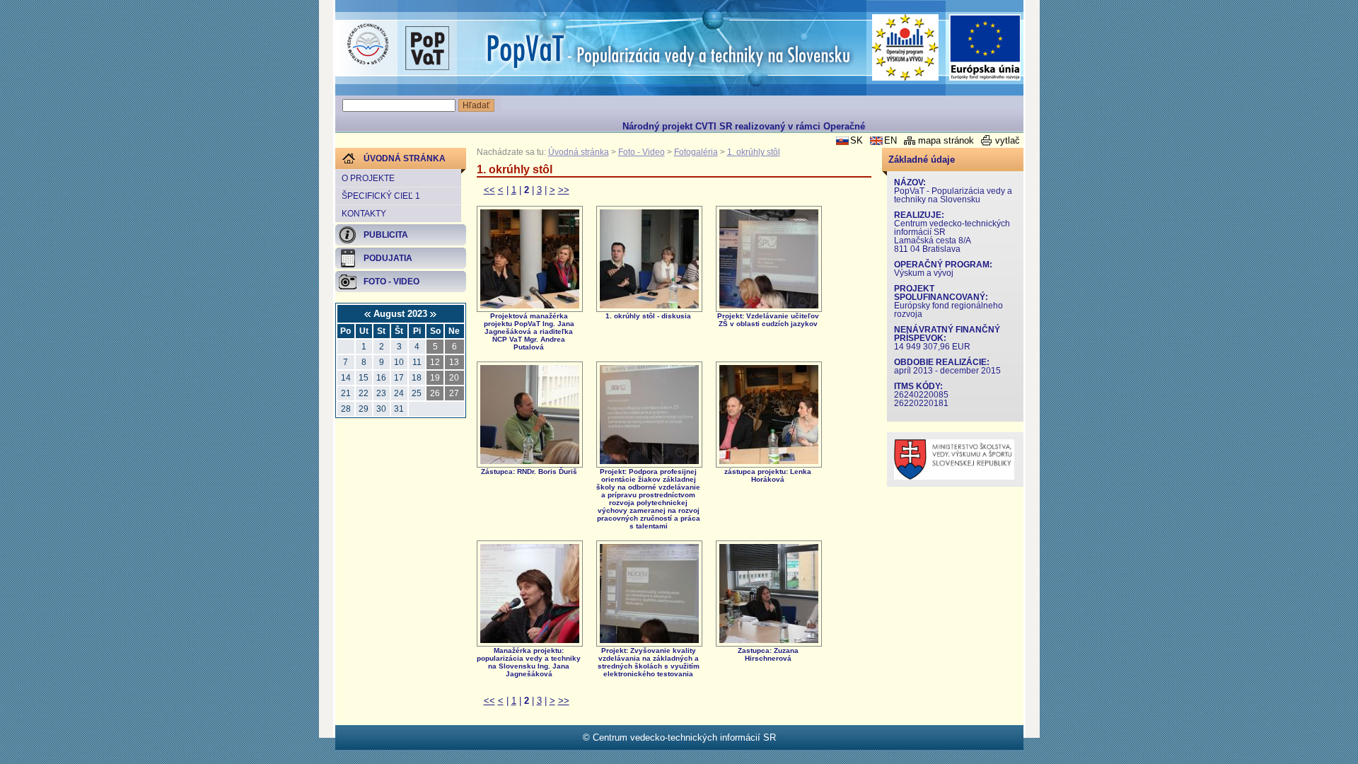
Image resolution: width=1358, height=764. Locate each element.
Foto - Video (641, 152)
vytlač (1007, 140)
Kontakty (364, 213)
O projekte (368, 178)
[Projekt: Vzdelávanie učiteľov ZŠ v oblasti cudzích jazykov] (768, 305)
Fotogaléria (696, 152)
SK (856, 140)
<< (489, 190)
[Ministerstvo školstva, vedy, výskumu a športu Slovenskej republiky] (954, 476)
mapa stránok (946, 140)
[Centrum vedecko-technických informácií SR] (367, 44)
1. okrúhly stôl (753, 152)
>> (563, 190)
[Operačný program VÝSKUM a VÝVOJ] (905, 47)
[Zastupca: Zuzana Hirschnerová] (768, 640)
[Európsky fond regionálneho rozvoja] (985, 48)
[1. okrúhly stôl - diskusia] (649, 305)
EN (890, 140)
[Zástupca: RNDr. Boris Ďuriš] (529, 461)
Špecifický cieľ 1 (381, 196)
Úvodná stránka (578, 152)
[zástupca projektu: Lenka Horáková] (768, 461)
